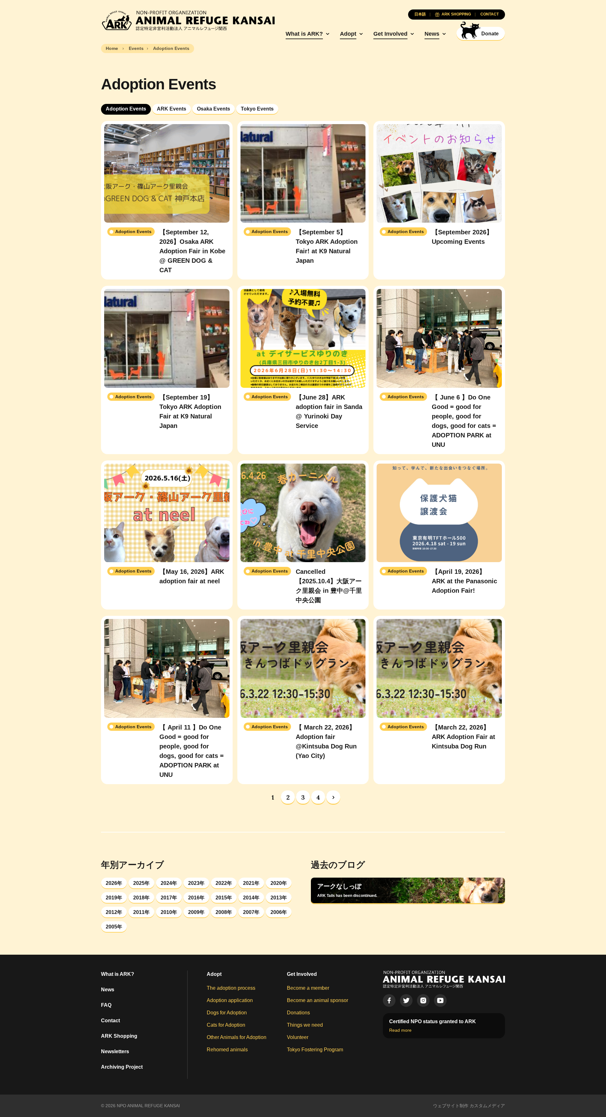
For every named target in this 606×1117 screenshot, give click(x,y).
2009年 (196, 912)
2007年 (251, 912)
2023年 (196, 883)
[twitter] (406, 1000)
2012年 (114, 912)
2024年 (169, 883)
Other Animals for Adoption (236, 1037)
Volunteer (297, 1037)
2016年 (196, 897)
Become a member (308, 988)
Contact (110, 1020)
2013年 (278, 897)
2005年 (114, 926)
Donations (298, 1012)
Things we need (305, 1025)
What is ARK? (304, 34)
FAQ (106, 1005)
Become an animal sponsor (317, 1000)
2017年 (169, 897)
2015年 (224, 897)
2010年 (169, 912)
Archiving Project (122, 1067)
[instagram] (423, 1000)
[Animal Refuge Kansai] (188, 20)
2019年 (114, 897)
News (432, 34)
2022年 (224, 883)
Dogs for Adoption (227, 1012)
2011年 (141, 912)
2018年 (141, 897)
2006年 (278, 912)
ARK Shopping (119, 1036)
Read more (400, 1030)
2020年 (278, 883)
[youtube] (440, 1000)
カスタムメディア (487, 1105)
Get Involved (390, 34)
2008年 (224, 912)
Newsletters (115, 1051)
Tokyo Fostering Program (315, 1049)
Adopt (348, 34)
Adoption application (230, 1000)
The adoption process (231, 988)
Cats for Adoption (226, 1025)
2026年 (114, 883)
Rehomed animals (227, 1049)
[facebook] (389, 1000)
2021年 (251, 883)
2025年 (141, 883)
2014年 (251, 897)
